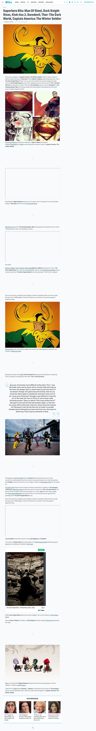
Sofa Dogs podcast (41, 542)
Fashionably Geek (45, 482)
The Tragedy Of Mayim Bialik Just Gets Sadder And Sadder (9, 717)
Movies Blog (28, 268)
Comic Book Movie (11, 142)
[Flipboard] (72, 2)
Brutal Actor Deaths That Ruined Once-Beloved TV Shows (53, 716)
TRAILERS (33, 2)
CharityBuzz (13, 144)
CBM (21, 144)
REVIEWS (41, 2)
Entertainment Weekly (49, 270)
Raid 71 (7, 683)
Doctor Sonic (9, 349)
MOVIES (23, 2)
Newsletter (90, 2)
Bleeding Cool (9, 227)
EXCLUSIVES (49, 2)
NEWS (17, 2)
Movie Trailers (20, 268)
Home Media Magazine (15, 493)
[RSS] (78, 2)
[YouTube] (69, 2)
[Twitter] (67, 2)
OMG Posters (22, 685)
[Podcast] (81, 2)
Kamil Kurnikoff (18, 478)
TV (28, 2)
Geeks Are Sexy (16, 351)
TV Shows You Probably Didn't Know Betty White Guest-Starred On (40, 717)
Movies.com (50, 620)
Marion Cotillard (10, 268)
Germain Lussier (9, 21)
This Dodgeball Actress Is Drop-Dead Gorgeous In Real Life (25, 716)
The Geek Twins (10, 487)
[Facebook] (64, 2)
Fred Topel (29, 544)
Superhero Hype (17, 489)
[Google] (75, 2)
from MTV (31, 270)
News (4, 7)
